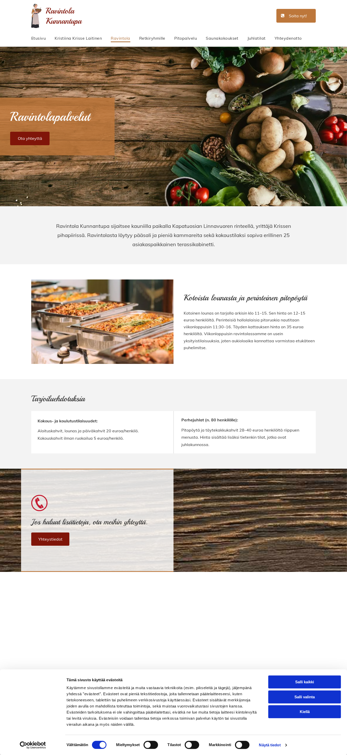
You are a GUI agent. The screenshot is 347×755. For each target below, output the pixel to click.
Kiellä (305, 711)
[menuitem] (43, 38)
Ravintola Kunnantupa (64, 16)
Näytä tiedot (269, 745)
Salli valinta (304, 697)
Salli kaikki (304, 682)
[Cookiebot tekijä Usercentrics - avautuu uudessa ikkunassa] (33, 745)
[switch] (151, 745)
